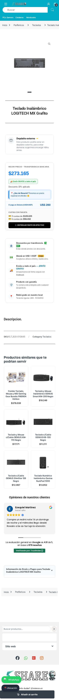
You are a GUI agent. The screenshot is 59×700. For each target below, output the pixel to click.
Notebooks (31, 17)
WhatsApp (13, 679)
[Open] (5, 4)
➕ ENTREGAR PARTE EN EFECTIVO (29, 225)
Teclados (36, 25)
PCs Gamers (8, 17)
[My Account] (48, 4)
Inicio (4, 25)
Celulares (19, 17)
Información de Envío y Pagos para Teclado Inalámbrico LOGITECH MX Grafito (28, 570)
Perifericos (19, 25)
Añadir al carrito (29, 694)
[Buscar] (54, 629)
